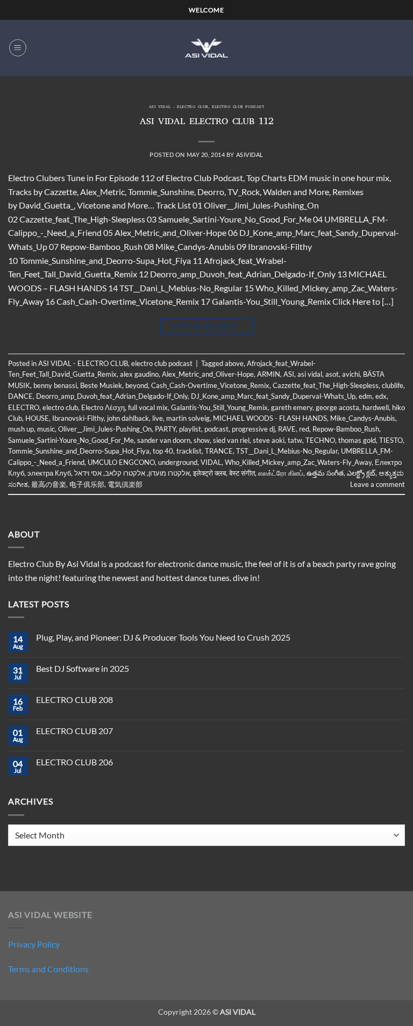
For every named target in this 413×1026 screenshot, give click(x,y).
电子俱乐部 (86, 484)
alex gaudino (139, 374)
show (202, 440)
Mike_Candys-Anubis (362, 418)
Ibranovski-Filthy (78, 418)
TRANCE (219, 451)
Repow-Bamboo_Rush (345, 429)
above (234, 363)
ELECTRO (23, 407)
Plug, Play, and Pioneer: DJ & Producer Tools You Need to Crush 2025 (163, 637)
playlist (190, 429)
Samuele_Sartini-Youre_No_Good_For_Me (71, 440)
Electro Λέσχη (103, 407)
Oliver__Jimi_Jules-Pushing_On (105, 429)
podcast (216, 429)
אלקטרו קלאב (125, 473)
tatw (295, 440)
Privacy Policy (34, 944)
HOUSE (37, 418)
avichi (351, 374)
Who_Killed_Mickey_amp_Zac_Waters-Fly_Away (298, 462)
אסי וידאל (88, 473)
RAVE (287, 429)
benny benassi (55, 385)
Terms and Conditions (48, 969)
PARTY (165, 429)
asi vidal (309, 374)
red (304, 429)
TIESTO (391, 440)
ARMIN (268, 374)
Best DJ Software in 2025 (82, 668)
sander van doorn (163, 440)
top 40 (163, 451)
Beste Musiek (101, 385)
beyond (136, 385)
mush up (21, 429)
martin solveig (188, 418)
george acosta (337, 407)
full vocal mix (148, 407)
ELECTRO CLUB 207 (74, 731)
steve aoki (268, 440)
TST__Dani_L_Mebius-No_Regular (287, 451)
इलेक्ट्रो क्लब (209, 473)
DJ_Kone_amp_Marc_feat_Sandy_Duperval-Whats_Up (273, 396)
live (157, 418)
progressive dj (253, 429)
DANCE (20, 396)
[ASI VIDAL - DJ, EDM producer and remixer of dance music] (206, 47)
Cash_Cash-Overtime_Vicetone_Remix (210, 385)
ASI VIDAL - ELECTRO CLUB (178, 107)
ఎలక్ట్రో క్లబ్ (361, 473)
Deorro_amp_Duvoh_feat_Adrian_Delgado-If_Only (112, 396)
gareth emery (291, 407)
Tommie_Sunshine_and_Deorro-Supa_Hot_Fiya (78, 451)
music (46, 429)
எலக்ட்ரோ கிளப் (280, 473)
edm (365, 396)
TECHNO (320, 440)
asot (332, 374)
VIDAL (211, 462)
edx (381, 396)
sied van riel (231, 440)
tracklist (189, 451)
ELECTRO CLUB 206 (74, 762)
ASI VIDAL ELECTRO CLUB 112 (207, 122)
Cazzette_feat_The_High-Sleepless (326, 385)
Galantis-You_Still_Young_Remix (219, 407)
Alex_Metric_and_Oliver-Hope (208, 374)
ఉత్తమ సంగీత (325, 473)
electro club (60, 407)
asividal (250, 154)
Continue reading (206, 326)
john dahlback (128, 418)
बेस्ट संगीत (242, 473)
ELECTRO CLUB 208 (74, 699)
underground (177, 462)
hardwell (375, 407)
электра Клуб (49, 473)
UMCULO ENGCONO (121, 462)
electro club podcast (238, 107)
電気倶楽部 (125, 484)
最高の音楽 (48, 484)
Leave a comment (377, 484)
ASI (288, 374)
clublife (392, 385)
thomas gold (357, 440)
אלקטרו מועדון (169, 473)
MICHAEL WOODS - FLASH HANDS (270, 418)
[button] (17, 47)
